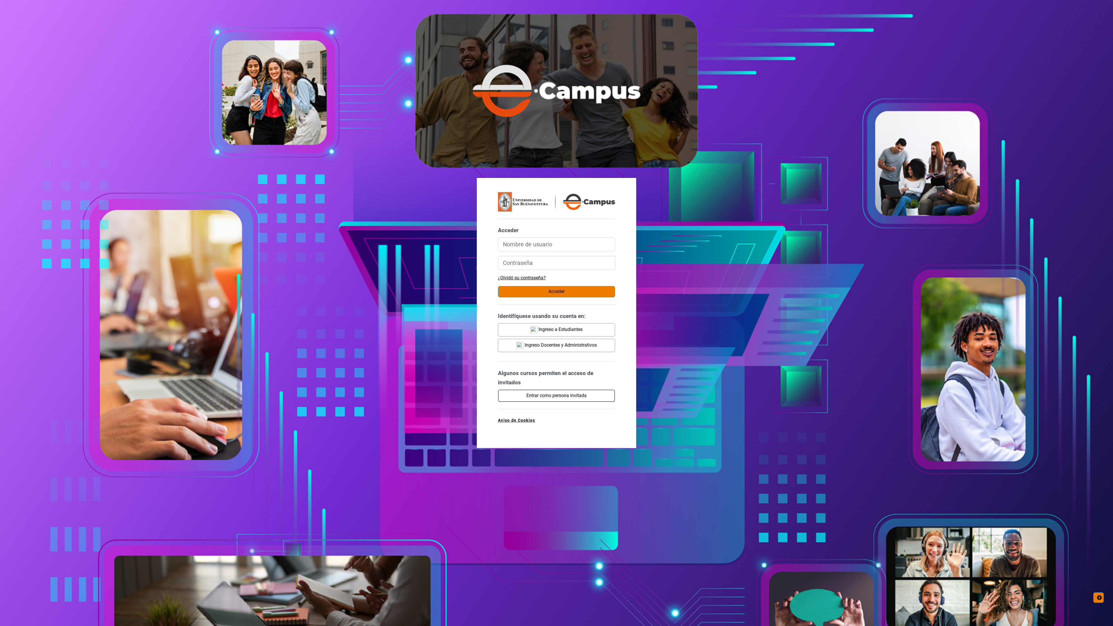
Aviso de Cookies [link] (516, 420)
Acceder (556, 291)
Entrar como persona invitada (556, 395)
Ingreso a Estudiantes (560, 329)
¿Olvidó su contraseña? (522, 278)
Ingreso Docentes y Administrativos (560, 345)
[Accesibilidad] (1098, 597)
